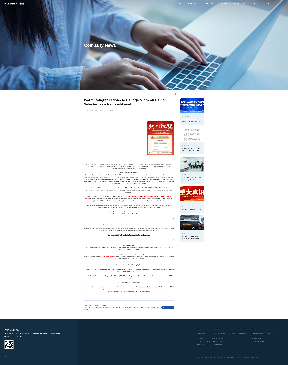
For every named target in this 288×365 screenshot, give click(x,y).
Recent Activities (242, 336)
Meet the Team (201, 344)
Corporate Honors (202, 338)
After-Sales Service (217, 344)
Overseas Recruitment (258, 341)
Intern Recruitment (257, 338)
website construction (250, 357)
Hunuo (257, 357)
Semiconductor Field (217, 336)
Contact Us (269, 3)
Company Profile (201, 333)
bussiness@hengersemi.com (14, 336)
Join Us (256, 3)
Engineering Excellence (203, 341)
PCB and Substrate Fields (219, 333)
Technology (223, 3)
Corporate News (242, 333)
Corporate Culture (202, 336)
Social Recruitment (257, 336)
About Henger (192, 3)
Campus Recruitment (257, 333)
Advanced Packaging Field (219, 338)
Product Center (208, 3)
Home (179, 3)
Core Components (217, 341)
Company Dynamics (240, 3)
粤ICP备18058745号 (240, 357)
